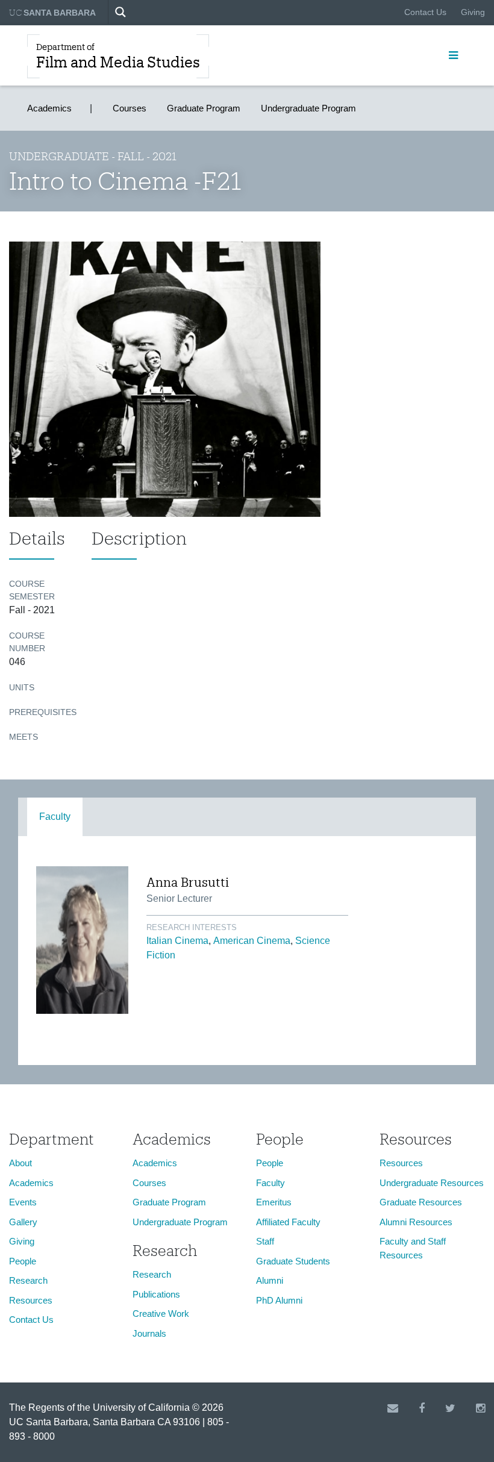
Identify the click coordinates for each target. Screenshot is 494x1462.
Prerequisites (41, 712)
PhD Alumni (279, 1300)
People (22, 1261)
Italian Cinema (177, 941)
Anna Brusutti (187, 882)
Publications (156, 1294)
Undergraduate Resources (432, 1183)
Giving (473, 12)
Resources (30, 1300)
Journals (149, 1333)
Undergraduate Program (308, 108)
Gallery (23, 1222)
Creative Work (161, 1313)
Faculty (54, 816)
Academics (49, 108)
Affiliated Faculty (288, 1222)
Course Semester (32, 590)
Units (21, 687)
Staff (265, 1241)
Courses (129, 108)
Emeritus (274, 1202)
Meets (23, 737)
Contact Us (425, 12)
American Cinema (251, 941)
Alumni (269, 1280)
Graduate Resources (421, 1202)
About (20, 1163)
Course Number (27, 642)
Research (28, 1280)
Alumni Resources (416, 1222)
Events (23, 1202)
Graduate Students (293, 1261)
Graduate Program (203, 108)
